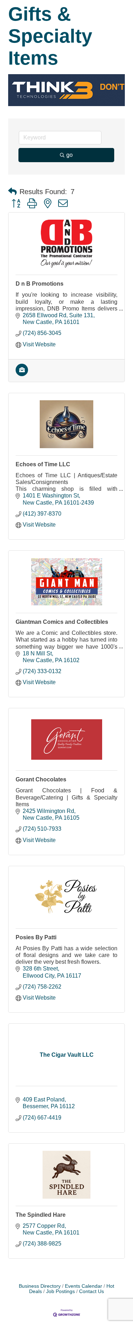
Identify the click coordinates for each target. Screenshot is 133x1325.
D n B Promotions (39, 284)
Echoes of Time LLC (43, 464)
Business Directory (40, 1286)
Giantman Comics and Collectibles (62, 622)
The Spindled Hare (41, 1215)
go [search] (69, 155)
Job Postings (60, 1291)
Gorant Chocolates (41, 779)
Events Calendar (83, 1286)
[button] (12, 191)
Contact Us (91, 1291)
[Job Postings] (22, 374)
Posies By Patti (36, 937)
